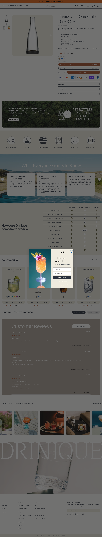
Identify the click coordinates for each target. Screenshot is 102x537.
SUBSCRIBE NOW (62, 277)
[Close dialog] (71, 251)
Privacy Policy (61, 285)
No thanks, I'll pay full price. (62, 281)
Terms (64, 285)
